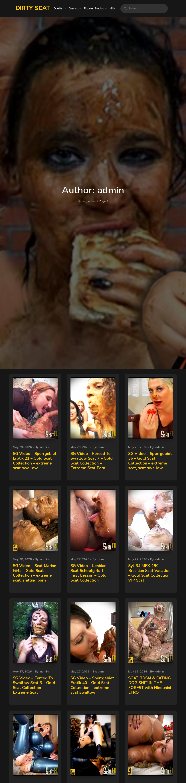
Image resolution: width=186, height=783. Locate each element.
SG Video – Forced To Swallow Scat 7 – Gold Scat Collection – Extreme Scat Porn (91, 461)
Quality (58, 8)
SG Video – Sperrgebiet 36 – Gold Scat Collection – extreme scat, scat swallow (150, 461)
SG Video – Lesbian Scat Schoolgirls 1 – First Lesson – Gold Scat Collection (88, 573)
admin (44, 447)
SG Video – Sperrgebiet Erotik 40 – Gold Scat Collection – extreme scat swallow (92, 685)
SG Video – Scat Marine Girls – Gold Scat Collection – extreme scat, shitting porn (34, 573)
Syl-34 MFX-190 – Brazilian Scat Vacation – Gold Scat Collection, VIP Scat (149, 573)
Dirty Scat (33, 8)
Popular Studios (94, 8)
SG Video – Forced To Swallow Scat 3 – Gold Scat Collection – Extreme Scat (34, 685)
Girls (113, 8)
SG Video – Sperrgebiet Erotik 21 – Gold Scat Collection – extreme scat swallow (34, 461)
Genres (73, 8)
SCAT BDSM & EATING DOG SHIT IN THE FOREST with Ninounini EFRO (149, 685)
